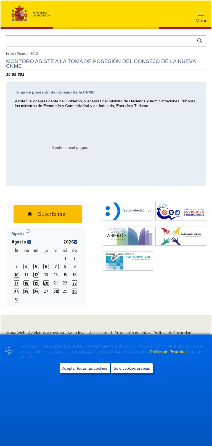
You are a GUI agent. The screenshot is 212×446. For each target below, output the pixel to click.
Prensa (22, 54)
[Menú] (201, 13)
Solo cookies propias (132, 368)
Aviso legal (76, 332)
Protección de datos (133, 332)
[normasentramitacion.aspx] (180, 237)
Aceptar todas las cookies (84, 368)
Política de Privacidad (169, 351)
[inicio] (180, 212)
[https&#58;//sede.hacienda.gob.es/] (128, 212)
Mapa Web (15, 332)
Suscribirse (51, 212)
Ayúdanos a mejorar (46, 332)
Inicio (10, 54)
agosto (19, 241)
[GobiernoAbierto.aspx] (128, 237)
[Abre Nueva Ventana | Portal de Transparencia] (128, 261)
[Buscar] (198, 40)
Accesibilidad (100, 332)
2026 (68, 241)
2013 (34, 54)
